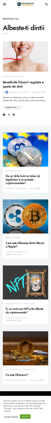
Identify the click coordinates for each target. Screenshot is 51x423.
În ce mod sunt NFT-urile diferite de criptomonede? (24, 310)
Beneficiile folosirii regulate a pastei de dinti (23, 84)
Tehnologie (29, 304)
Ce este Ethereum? (17, 375)
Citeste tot (11, 107)
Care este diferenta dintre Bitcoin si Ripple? (25, 245)
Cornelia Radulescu (19, 92)
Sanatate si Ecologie (14, 76)
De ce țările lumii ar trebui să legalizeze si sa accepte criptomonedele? (23, 179)
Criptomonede (13, 171)
